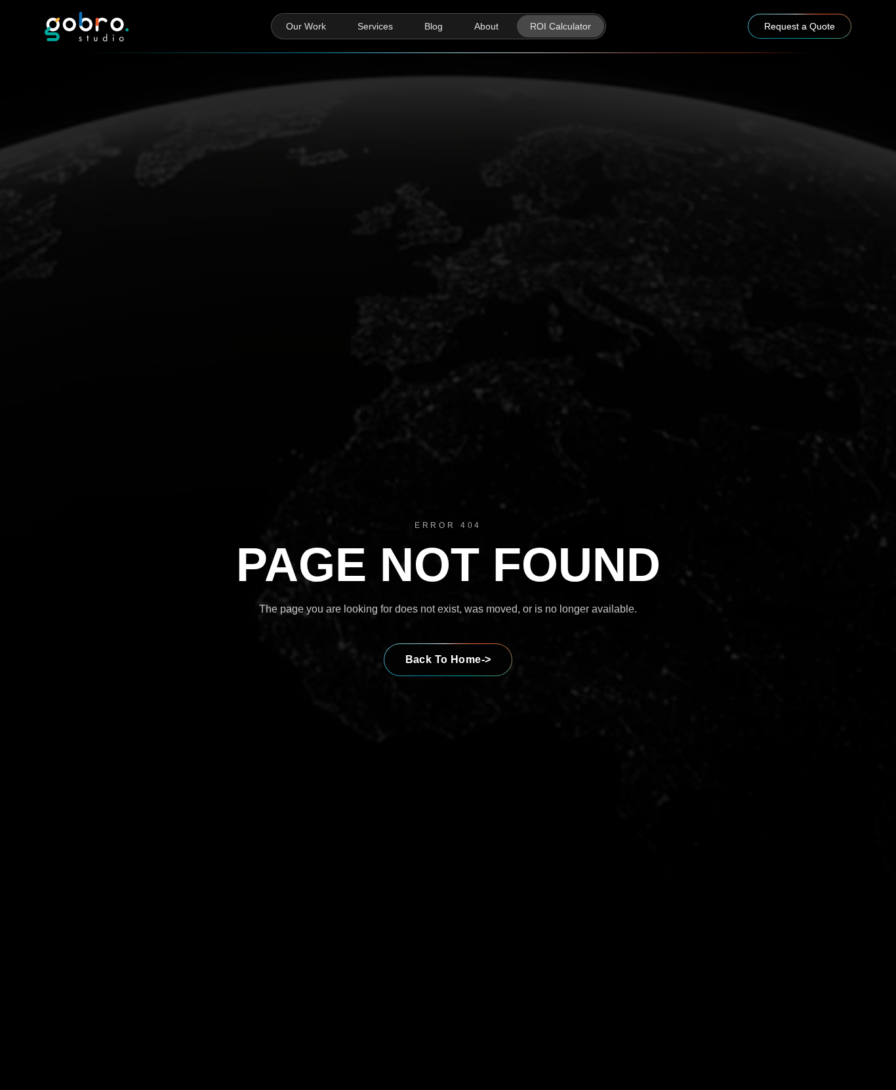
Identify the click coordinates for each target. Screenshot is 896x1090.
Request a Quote (799, 26)
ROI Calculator (560, 26)
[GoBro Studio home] (87, 26)
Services (375, 26)
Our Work (306, 26)
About (486, 26)
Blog (433, 26)
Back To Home (448, 659)
